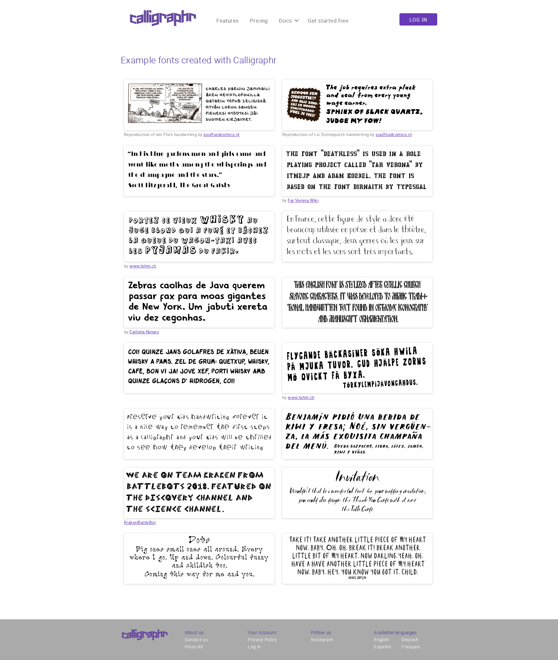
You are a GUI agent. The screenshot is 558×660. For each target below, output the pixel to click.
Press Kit (194, 647)
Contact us (196, 639)
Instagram (322, 639)
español (382, 647)
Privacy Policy (262, 639)
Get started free (328, 20)
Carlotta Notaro (144, 332)
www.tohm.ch (142, 266)
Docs (286, 20)
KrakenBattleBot (140, 522)
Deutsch (409, 639)
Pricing (259, 20)
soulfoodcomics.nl (221, 134)
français (410, 647)
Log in (418, 19)
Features (227, 20)
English (381, 639)
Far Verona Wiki (303, 200)
